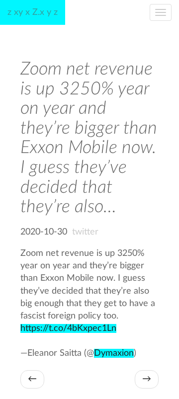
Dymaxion (114, 353)
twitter (85, 232)
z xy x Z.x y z (32, 12)
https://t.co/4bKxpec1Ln (68, 328)
